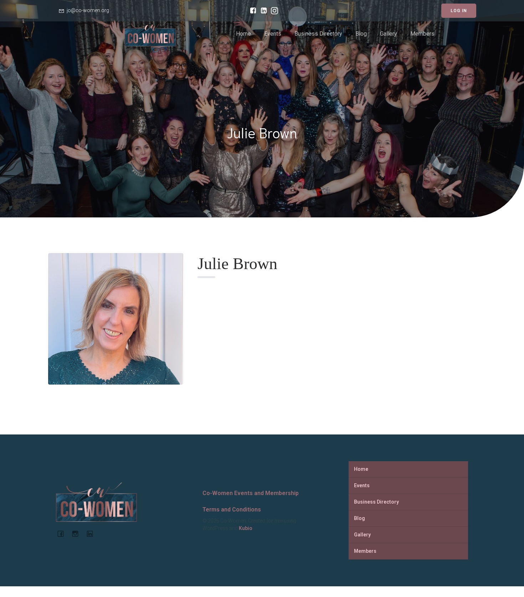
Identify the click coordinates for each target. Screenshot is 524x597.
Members (422, 33)
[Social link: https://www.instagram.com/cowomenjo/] (272, 10)
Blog (361, 33)
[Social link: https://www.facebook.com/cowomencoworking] (251, 10)
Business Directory (318, 33)
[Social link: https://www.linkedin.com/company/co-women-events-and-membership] (92, 533)
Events (272, 33)
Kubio (245, 528)
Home (243, 33)
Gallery (388, 33)
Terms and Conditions (231, 509)
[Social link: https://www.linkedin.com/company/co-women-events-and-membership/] (262, 10)
